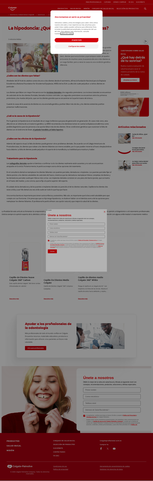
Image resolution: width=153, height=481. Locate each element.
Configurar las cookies (76, 46)
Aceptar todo (76, 40)
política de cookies (66, 34)
